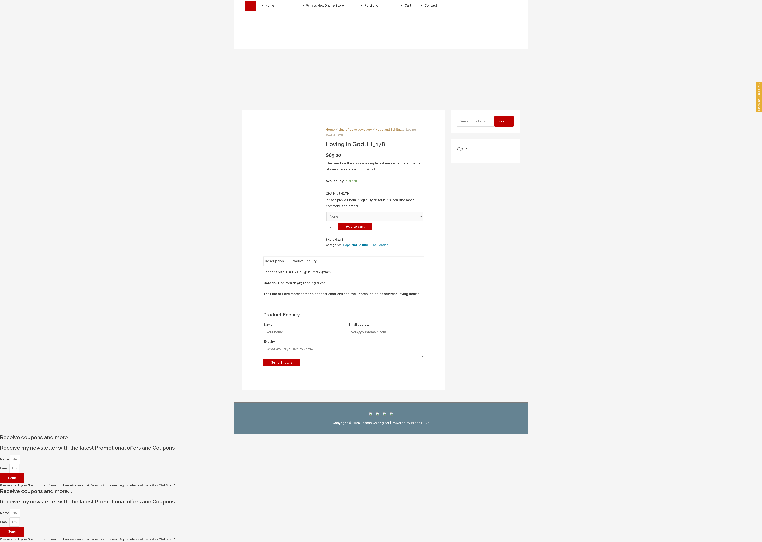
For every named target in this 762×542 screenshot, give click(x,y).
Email (4, 468)
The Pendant (380, 245)
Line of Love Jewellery (355, 129)
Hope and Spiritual (388, 129)
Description (274, 261)
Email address (359, 324)
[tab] (274, 261)
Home (330, 129)
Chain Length (337, 194)
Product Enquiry (304, 261)
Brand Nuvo (420, 423)
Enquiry (269, 341)
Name (268, 324)
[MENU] (250, 6)
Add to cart (355, 226)
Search (503, 121)
